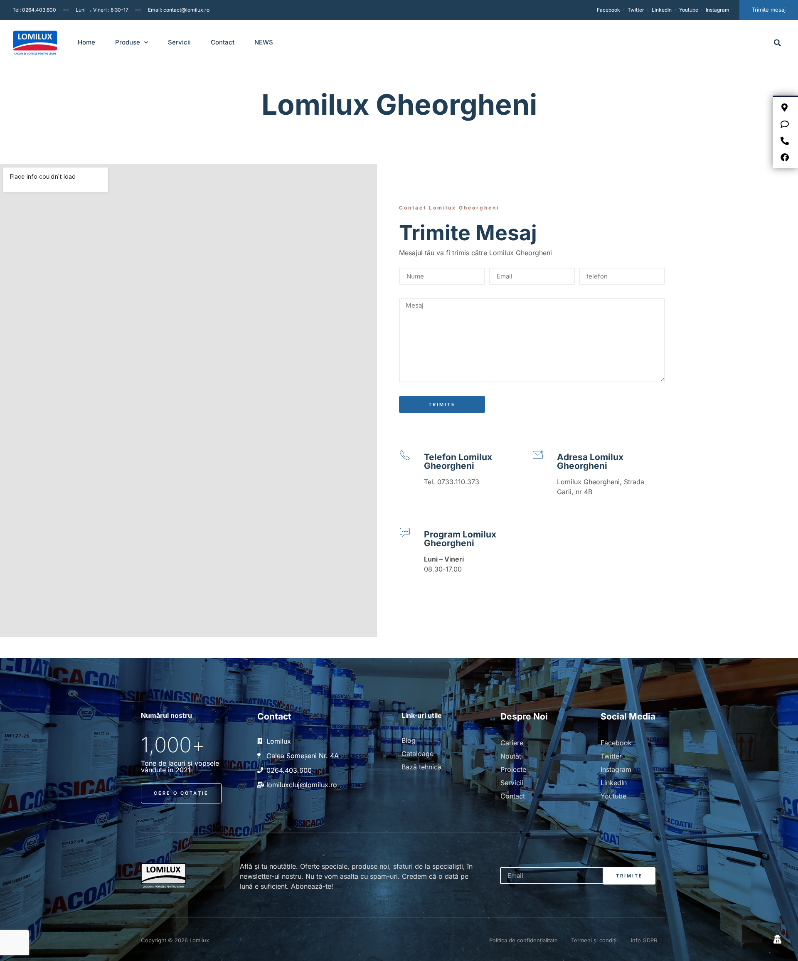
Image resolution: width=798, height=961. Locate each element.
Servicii (179, 42)
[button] (777, 42)
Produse (127, 42)
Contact (222, 42)
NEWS (263, 42)
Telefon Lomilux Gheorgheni (458, 461)
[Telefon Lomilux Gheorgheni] (405, 455)
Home (86, 42)
